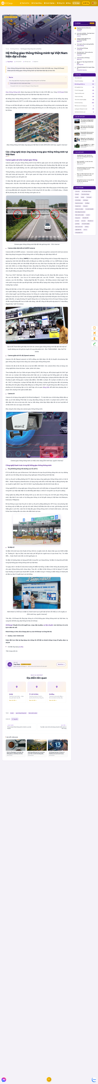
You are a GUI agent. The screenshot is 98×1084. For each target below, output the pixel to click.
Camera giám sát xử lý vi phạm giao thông (20, 83)
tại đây (21, 647)
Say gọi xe (77, 217)
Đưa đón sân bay (79, 203)
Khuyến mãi (78, 206)
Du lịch (12, 713)
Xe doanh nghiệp (85, 223)
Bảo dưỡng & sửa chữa (80, 211)
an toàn (77, 220)
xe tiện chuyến (48, 625)
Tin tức (7, 48)
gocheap (77, 223)
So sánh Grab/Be (89, 209)
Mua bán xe (90, 220)
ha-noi (85, 229)
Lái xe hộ (77, 191)
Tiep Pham (10, 61)
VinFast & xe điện (79, 209)
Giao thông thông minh (13, 92)
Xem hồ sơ (60, 664)
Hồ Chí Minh (78, 200)
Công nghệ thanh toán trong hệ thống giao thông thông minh (24, 86)
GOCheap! (60, 92)
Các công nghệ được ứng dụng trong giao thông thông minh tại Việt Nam (27, 80)
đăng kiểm (46, 387)
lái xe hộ (83, 220)
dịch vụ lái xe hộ (78, 226)
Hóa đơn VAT (85, 217)
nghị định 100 (78, 229)
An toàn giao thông (86, 191)
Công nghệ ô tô (78, 232)
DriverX (77, 194)
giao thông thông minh (21, 713)
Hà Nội (82, 197)
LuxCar (88, 214)
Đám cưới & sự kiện (33, 713)
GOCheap (85, 200)
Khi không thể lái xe (14, 48)
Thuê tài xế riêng (85, 194)
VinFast (86, 226)
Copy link (15, 719)
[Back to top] (49, 1079)
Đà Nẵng (87, 203)
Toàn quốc (89, 197)
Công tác (85, 206)
